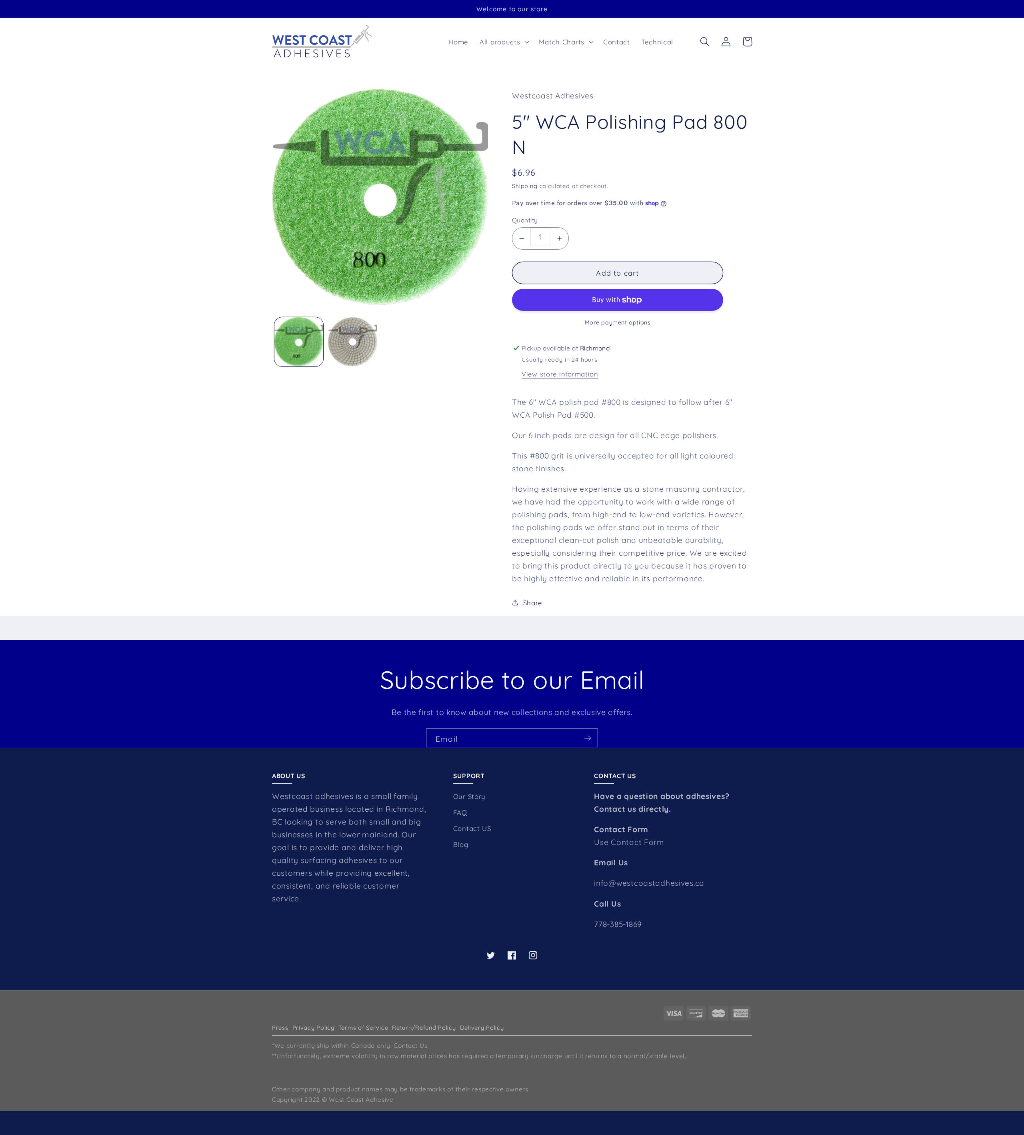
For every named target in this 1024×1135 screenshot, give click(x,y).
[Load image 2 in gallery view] (352, 341)
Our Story (469, 796)
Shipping (525, 186)
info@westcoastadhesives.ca (649, 883)
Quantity (525, 220)
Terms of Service (363, 1027)
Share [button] (532, 603)
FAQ (460, 812)
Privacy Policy (313, 1027)
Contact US (472, 828)
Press (280, 1027)
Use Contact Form (629, 842)
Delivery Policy (482, 1027)
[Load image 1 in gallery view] (298, 341)
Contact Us (410, 1045)
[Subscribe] (587, 738)
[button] (503, 42)
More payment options (618, 322)
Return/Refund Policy (424, 1027)
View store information (560, 374)
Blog (460, 844)
